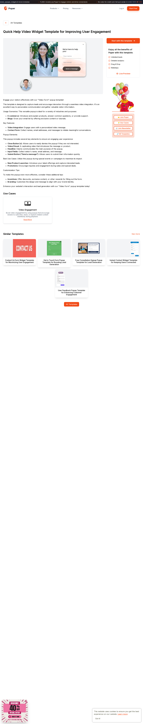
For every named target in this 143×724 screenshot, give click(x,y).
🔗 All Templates (123, 134)
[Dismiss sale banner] (26, 701)
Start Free (133, 8)
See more (136, 234)
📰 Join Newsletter (123, 128)
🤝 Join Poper (123, 117)
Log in (121, 8)
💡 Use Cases (123, 123)
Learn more (123, 714)
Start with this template (122, 41)
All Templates (71, 304)
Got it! (97, 718)
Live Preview (124, 73)
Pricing (65, 8)
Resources (76, 8)
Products (53, 8)
